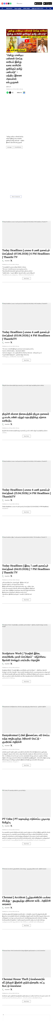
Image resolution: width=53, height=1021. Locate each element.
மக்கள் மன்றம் (26, 8)
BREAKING (9, 8)
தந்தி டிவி (8, 86)
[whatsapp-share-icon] (7, 93)
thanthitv (7, 260)
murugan (9, 147)
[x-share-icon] (10, 93)
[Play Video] (27, 40)
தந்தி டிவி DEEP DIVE (37, 8)
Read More (26, 278)
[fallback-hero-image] (26, 235)
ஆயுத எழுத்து (17, 8)
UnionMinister (18, 147)
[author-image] (3, 261)
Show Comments (16, 196)
